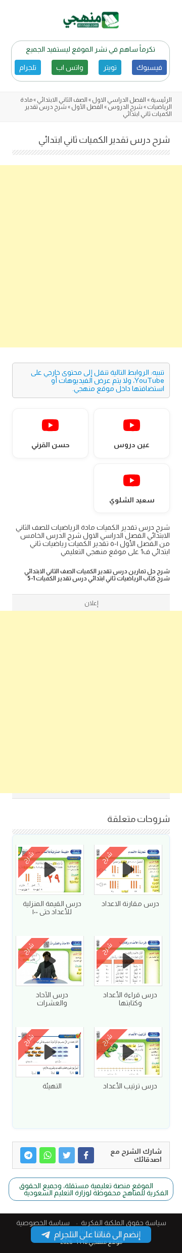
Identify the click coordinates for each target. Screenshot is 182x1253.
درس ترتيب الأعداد (130, 1086)
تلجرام (27, 67)
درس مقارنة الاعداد (130, 903)
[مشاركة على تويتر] (67, 1155)
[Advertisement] (91, 256)
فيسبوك (149, 67)
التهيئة (52, 1086)
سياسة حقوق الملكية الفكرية (123, 1223)
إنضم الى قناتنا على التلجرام (97, 1234)
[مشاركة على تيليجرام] (28, 1155)
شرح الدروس (125, 106)
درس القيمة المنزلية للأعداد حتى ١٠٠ (52, 907)
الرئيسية (161, 99)
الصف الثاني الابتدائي (62, 99)
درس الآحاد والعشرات (52, 999)
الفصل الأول (87, 106)
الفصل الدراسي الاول (119, 99)
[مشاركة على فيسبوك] (86, 1155)
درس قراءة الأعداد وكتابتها (130, 999)
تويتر (110, 67)
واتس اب (69, 67)
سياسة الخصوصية (43, 1223)
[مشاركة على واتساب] (47, 1155)
